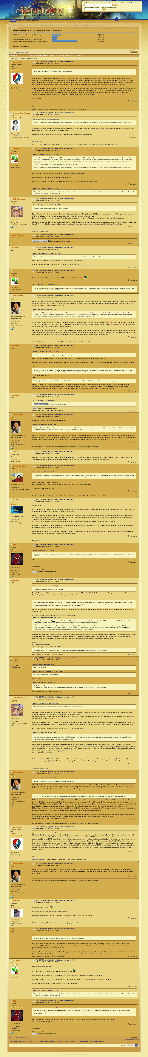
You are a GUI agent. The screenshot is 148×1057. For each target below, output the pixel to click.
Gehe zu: (123, 1045)
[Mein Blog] (12, 926)
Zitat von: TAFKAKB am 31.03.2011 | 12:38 (44, 400)
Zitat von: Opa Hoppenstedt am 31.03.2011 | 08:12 (47, 204)
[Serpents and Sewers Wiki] (12, 329)
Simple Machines (81, 1054)
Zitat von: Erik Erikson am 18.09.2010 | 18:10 (45, 188)
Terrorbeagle (18, 295)
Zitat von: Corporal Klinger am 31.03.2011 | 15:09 (46, 1007)
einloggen (100, 2)
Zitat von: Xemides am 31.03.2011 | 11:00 (44, 68)
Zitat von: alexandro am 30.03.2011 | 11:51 (44, 309)
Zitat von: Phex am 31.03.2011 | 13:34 (43, 472)
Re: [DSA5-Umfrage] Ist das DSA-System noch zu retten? (55, 62)
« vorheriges (128, 50)
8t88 (14, 545)
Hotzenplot (66, 25)
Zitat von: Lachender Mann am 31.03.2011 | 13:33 (46, 586)
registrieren (109, 2)
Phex (15, 452)
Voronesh (17, 149)
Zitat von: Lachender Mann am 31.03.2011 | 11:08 (46, 119)
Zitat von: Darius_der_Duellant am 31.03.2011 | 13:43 (47, 671)
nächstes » (135, 50)
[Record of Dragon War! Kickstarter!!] (12, 227)
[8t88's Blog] (12, 577)
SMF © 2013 (72, 1054)
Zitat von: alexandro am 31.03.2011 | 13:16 (45, 424)
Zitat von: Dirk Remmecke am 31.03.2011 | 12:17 (46, 253)
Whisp (15, 500)
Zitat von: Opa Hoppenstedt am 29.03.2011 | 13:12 (47, 617)
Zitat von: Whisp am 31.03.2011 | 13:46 (43, 550)
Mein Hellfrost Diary (37, 141)
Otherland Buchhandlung (39, 109)
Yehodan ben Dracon (21, 113)
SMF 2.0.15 (65, 1054)
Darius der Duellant (20, 466)
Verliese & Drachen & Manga (40, 231)
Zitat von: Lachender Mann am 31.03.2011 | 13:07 (46, 351)
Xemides (16, 901)
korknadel (17, 62)
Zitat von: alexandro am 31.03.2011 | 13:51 (45, 682)
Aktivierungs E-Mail (127, 2)
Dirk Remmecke (19, 199)
